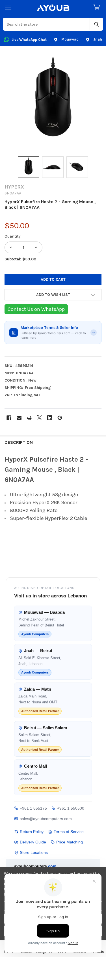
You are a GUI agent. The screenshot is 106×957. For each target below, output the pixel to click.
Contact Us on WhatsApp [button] (36, 309)
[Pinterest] (59, 417)
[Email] (19, 417)
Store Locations (34, 852)
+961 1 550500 (70, 808)
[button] (53, 294)
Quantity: (13, 236)
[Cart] (98, 7)
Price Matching (69, 842)
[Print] (29, 417)
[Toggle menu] (8, 7)
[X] (39, 417)
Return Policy (32, 831)
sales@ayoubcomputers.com (46, 818)
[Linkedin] (49, 417)
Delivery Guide (33, 842)
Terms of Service (69, 831)
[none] (53, 102)
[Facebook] (9, 417)
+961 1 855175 (33, 808)
